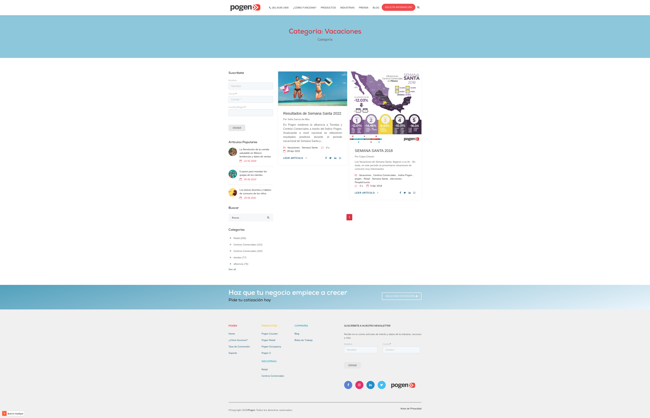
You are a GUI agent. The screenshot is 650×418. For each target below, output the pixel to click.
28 (293, 151)
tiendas (240, 257)
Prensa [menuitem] (363, 7)
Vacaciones (293, 147)
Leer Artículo (293, 158)
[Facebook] (348, 385)
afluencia (241, 264)
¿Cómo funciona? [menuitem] (238, 340)
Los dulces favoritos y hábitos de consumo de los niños (255, 192)
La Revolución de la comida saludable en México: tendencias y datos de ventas (255, 153)
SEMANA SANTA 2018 (374, 151)
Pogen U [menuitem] (266, 353)
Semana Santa (310, 147)
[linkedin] (335, 158)
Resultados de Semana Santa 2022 (312, 113)
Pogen (252, 410)
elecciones (396, 178)
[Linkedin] (370, 385)
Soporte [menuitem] (233, 353)
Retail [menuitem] (265, 369)
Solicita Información (398, 7)
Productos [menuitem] (328, 7)
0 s (327, 147)
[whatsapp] (340, 158)
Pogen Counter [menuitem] (270, 333)
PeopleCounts (362, 182)
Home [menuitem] (232, 333)
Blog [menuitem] (376, 7)
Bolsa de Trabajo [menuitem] (304, 340)
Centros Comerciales (384, 175)
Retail (367, 178)
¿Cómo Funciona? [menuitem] (304, 7)
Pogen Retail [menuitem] (268, 340)
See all (232, 269)
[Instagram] (359, 385)
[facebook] (326, 158)
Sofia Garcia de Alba (298, 119)
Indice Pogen (405, 175)
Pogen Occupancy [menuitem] (271, 346)
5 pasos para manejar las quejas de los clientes (253, 173)
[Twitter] (382, 385)
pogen (358, 178)
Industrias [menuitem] (347, 7)
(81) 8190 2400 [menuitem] (280, 7)
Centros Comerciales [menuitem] (273, 375)
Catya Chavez (366, 156)
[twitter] (330, 158)
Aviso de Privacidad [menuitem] (410, 408)
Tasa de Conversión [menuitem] (239, 346)
